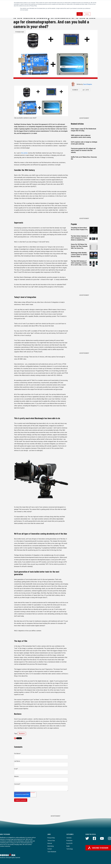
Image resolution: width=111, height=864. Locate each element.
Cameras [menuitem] (68, 837)
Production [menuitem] (69, 840)
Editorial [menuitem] (49, 843)
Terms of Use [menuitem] (51, 840)
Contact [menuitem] (49, 849)
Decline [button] (87, 14)
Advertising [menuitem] (50, 846)
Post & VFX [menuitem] (69, 843)
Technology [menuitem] (69, 849)
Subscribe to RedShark (100, 848)
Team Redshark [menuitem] (51, 851)
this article (24, 153)
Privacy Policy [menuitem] (51, 837)
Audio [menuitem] (68, 846)
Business (22, 733)
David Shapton (87, 84)
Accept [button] (79, 14)
